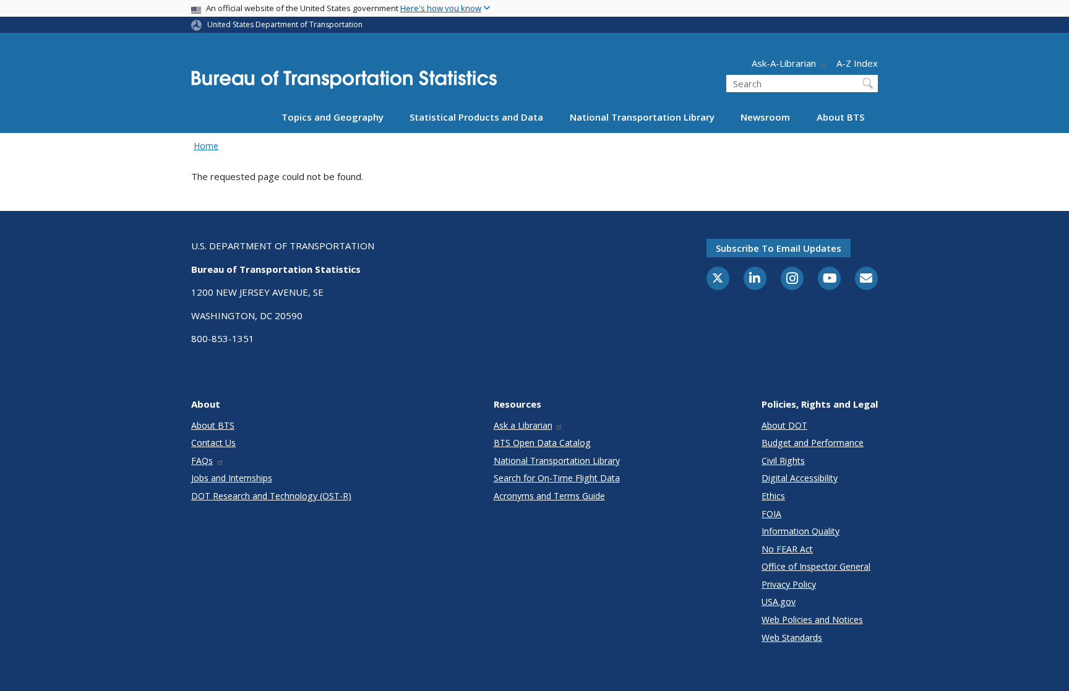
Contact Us (213, 443)
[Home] (344, 83)
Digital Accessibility (800, 478)
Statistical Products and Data (476, 117)
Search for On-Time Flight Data (557, 478)
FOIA (771, 514)
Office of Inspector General (816, 566)
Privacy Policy (789, 584)
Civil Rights (783, 460)
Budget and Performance (813, 443)
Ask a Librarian (523, 425)
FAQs (202, 460)
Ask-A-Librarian (784, 63)
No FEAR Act (787, 549)
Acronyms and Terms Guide (549, 496)
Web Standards (792, 637)
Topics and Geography (332, 117)
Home (206, 146)
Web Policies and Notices (812, 619)
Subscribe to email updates (778, 248)
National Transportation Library (642, 117)
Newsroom (765, 117)
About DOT (784, 425)
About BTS (840, 117)
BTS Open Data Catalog (542, 443)
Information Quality (800, 531)
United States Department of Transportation (285, 24)
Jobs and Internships (231, 478)
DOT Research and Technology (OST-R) (271, 496)
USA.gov (779, 601)
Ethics (773, 496)
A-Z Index (857, 63)
